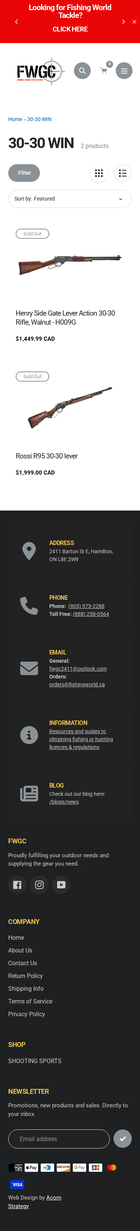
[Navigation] (124, 70)
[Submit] (122, 1138)
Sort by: (23, 199)
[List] (122, 173)
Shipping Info (26, 988)
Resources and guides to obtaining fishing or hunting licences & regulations (81, 739)
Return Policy (25, 975)
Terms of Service (30, 1001)
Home (15, 119)
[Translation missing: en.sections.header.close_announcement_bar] (134, 21)
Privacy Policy (26, 1014)
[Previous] (17, 21)
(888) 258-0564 (91, 614)
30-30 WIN (39, 119)
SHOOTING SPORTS (35, 1061)
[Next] (123, 21)
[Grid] (99, 173)
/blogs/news (64, 802)
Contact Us (22, 963)
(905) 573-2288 (86, 606)
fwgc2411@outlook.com (78, 669)
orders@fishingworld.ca (77, 684)
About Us (20, 950)
